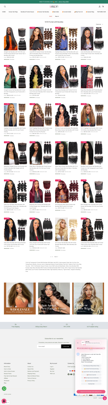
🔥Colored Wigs (90, 11)
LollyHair (9, 394)
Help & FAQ (30, 369)
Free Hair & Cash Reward (10, 376)
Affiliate (6, 378)
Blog (5, 383)
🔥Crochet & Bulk (66, 11)
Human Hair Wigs (13, 11)
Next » (56, 256)
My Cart (52, 371)
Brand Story (7, 366)
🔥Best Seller (55, 11)
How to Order (7, 369)
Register (52, 369)
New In (57, 16)
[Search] (5, 6)
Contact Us (30, 366)
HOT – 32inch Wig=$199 (62, 2)
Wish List (52, 373)
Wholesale (6, 380)
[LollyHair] (54, 6)
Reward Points (7, 373)
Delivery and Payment (33, 371)
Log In (51, 366)
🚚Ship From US (78, 11)
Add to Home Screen (9, 371)
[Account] (99, 6)
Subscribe (66, 346)
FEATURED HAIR (101, 11)
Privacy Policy (31, 380)
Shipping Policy (31, 373)
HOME (4, 11)
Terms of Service (32, 378)
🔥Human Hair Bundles (43, 11)
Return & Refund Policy (33, 376)
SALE (50, 16)
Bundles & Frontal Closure (27, 11)
